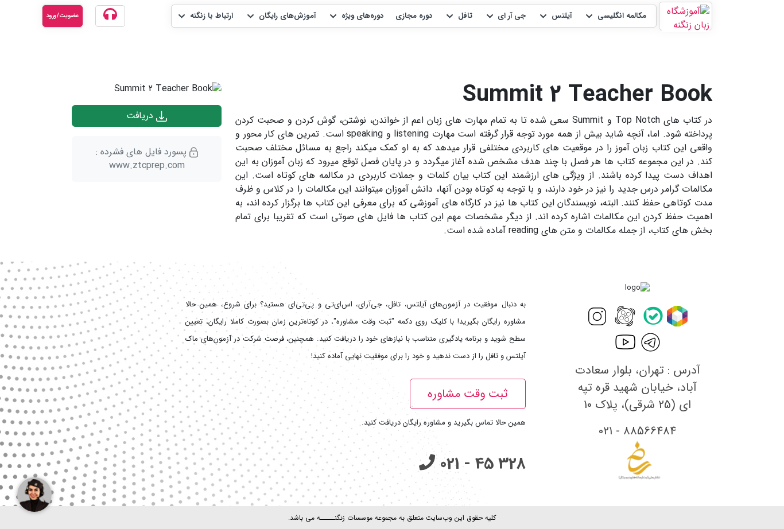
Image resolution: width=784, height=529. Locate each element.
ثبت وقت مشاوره (468, 394)
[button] (615, 16)
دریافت (141, 115)
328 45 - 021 (480, 464)
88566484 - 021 (637, 431)
